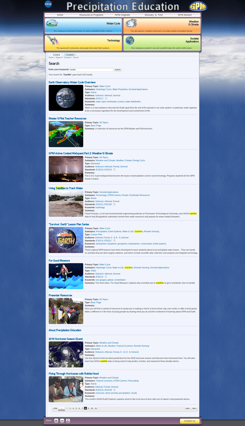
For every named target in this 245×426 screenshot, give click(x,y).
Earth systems (159, 244)
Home (60, 15)
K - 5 (118, 237)
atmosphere (101, 244)
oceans (121, 101)
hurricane (100, 393)
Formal (116, 166)
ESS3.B (108, 204)
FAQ (160, 15)
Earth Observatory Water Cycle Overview (72, 82)
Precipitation (101, 231)
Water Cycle (104, 86)
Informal (108, 95)
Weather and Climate (105, 160)
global (110, 280)
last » (195, 408)
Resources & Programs (91, 15)
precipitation (124, 393)
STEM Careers (114, 195)
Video (93, 271)
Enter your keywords (59, 69)
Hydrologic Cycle (104, 89)
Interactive (95, 163)
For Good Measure (59, 260)
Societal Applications (138, 89)
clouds (134, 393)
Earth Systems (114, 231)
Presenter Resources (60, 295)
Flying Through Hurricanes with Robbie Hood (74, 373)
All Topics (103, 122)
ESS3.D (108, 170)
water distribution (133, 101)
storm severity (111, 393)
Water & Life (127, 231)
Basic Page (96, 126)
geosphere (122, 244)
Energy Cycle (139, 160)
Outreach (99, 95)
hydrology (100, 207)
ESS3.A (99, 204)
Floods (125, 195)
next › (188, 408)
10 (92, 408)
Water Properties (120, 89)
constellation (120, 280)
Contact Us (189, 421)
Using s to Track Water (66, 188)
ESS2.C (99, 98)
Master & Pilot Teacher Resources (67, 118)
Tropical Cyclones (125, 346)
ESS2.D (99, 170)
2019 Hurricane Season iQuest (65, 338)
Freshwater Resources (139, 195)
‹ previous (61, 409)
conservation (146, 244)
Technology (101, 195)
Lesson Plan (96, 234)
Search (59, 57)
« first (55, 408)
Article (93, 92)
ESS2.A (99, 241)
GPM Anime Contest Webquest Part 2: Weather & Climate (81, 153)
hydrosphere (134, 244)
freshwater (112, 101)
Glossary (149, 15)
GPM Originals (122, 15)
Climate (128, 160)
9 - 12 (122, 352)
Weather (120, 160)
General (116, 95)
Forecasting (133, 381)
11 (96, 408)
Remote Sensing (151, 231)
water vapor (101, 101)
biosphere (112, 244)
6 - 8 (113, 237)
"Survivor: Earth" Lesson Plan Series (69, 224)
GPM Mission (185, 15)
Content (57, 55)
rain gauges (101, 280)
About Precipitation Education (65, 330)
